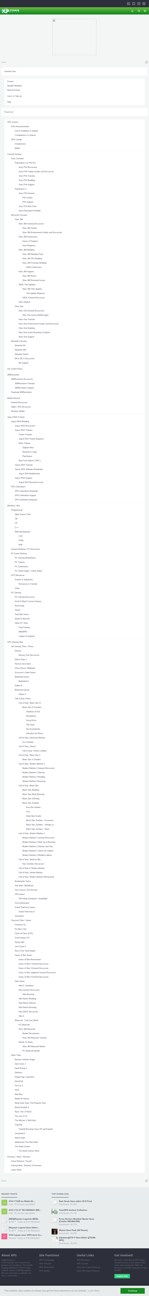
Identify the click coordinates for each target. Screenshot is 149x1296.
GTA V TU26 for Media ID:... (22, 1201)
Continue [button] (132, 1291)
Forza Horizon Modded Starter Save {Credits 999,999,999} (76, 1220)
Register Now (122, 1276)
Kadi (11, 1204)
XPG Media (44, 1271)
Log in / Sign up (132, 10)
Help (9, 102)
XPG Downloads (46, 1267)
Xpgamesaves (8, 1260)
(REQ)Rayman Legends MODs (23, 1219)
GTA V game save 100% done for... (25, 1235)
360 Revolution (84, 1260)
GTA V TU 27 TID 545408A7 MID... (25, 1210)
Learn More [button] (94, 1290)
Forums (10, 81)
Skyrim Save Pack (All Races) (73, 1230)
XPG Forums (45, 1263)
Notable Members (14, 86)
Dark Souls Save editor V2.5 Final (75, 1201)
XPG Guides (82, 1263)
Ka (4, 1203)
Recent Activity (13, 90)
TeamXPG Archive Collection (73, 1210)
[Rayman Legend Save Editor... (24, 1227)
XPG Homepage (46, 1260)
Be (4, 1236)
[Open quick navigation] (146, 62)
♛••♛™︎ (12, 1222)
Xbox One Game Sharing (88, 1267)
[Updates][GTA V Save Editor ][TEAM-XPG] (77, 1238)
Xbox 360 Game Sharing (88, 1271)
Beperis (12, 1238)
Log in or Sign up (14, 96)
